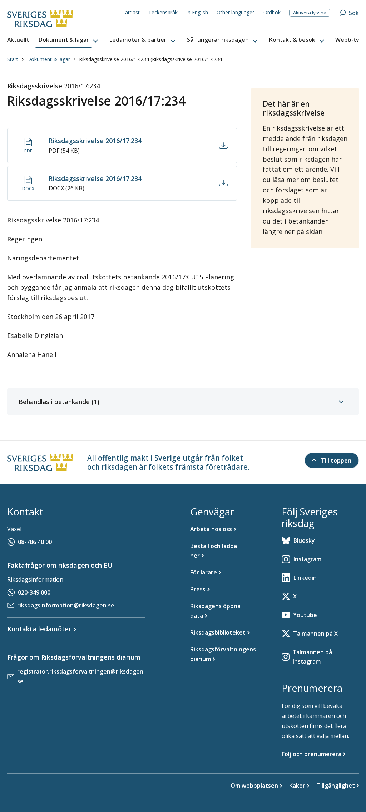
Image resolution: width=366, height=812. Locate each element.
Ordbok (272, 12)
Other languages (236, 12)
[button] (69, 40)
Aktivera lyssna (309, 12)
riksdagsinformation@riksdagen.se (65, 605)
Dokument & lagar (48, 59)
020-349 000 (34, 592)
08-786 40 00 (35, 542)
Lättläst (131, 12)
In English (197, 12)
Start (12, 59)
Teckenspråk (163, 12)
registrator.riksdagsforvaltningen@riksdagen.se (81, 676)
